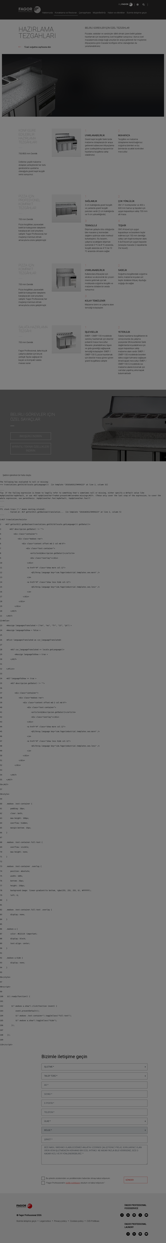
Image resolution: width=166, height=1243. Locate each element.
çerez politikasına (60, 629)
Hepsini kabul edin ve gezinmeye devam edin (83, 641)
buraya (92, 626)
